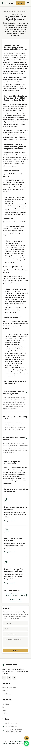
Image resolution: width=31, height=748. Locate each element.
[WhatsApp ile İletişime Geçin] (26, 743)
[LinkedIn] (9, 678)
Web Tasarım (6, 691)
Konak (23, 595)
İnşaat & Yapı (15, 11)
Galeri (4, 710)
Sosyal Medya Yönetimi (9, 688)
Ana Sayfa (7, 11)
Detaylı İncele (8, 521)
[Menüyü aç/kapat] (28, 3)
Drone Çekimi (6, 694)
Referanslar (5, 704)
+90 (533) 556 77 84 (11, 723)
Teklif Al (19, 3)
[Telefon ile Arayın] (26, 738)
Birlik (7, 595)
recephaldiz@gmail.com (12, 726)
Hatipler (15, 595)
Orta (19, 599)
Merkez (12, 599)
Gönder (15, 650)
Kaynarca (11, 14)
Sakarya (23, 11)
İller (3, 707)
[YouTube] (14, 678)
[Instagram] (4, 678)
